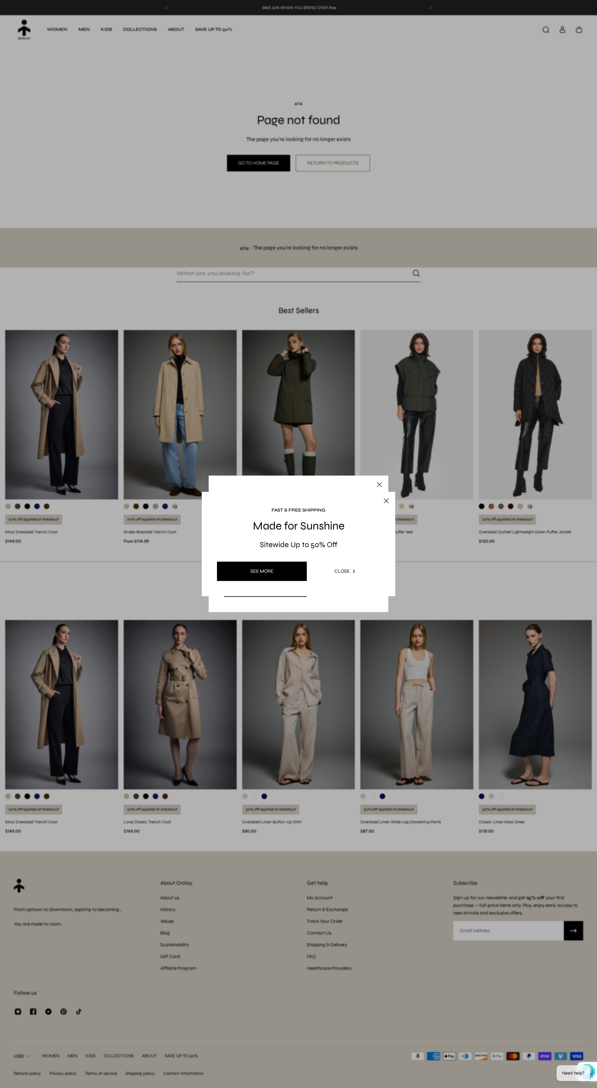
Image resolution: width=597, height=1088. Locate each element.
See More (261, 571)
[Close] (379, 484)
